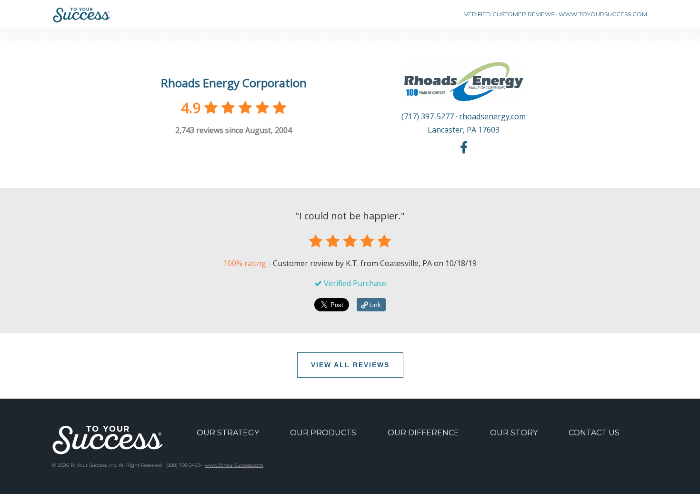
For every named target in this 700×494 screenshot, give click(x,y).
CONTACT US (594, 432)
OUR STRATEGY (228, 432)
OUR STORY (514, 432)
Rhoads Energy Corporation (234, 83)
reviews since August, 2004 (233, 130)
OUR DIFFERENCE (423, 432)
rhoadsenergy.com (492, 116)
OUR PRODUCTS (323, 432)
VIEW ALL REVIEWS (350, 365)
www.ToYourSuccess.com (234, 465)
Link (374, 304)
